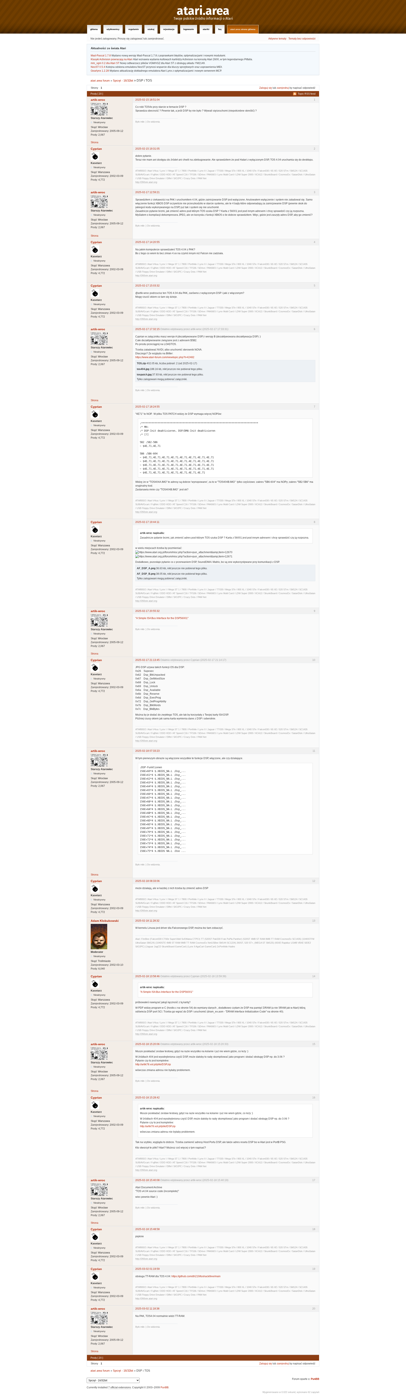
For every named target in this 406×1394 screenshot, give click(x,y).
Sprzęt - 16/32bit (123, 80)
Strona (94, 142)
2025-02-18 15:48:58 (147, 1229)
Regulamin (133, 29)
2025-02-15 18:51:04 (147, 99)
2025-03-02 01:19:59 (147, 1268)
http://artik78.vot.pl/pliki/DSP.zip (153, 1064)
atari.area (203, 11)
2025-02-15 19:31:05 (147, 148)
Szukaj (151, 29)
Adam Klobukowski (105, 920)
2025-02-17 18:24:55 (147, 406)
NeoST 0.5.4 (98, 66)
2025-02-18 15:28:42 (147, 1097)
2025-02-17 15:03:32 (147, 285)
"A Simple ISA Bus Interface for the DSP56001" (161, 618)
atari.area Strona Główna (242, 29)
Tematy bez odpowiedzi (301, 38)
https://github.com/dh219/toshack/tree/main (196, 1276)
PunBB (315, 1379)
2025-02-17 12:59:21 (147, 192)
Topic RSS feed (306, 93)
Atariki (206, 29)
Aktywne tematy (277, 38)
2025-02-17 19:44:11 (147, 522)
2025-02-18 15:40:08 (147, 1180)
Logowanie (188, 29)
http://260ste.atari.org (146, 182)
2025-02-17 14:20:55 (147, 242)
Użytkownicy (113, 29)
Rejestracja (168, 29)
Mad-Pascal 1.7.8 (101, 55)
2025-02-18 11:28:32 (147, 920)
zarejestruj (283, 87)
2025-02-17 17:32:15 (147, 329)
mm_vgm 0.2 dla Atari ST (105, 63)
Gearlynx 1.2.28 (100, 70)
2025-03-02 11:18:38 (147, 1308)
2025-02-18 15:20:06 (147, 1044)
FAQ (219, 29)
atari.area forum (100, 80)
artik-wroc (98, 99)
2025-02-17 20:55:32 (147, 611)
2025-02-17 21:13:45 (147, 660)
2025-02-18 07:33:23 (147, 750)
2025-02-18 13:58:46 (147, 976)
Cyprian (96, 148)
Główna (94, 29)
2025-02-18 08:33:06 (147, 881)
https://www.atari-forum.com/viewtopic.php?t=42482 (164, 357)
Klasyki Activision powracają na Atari (111, 59)
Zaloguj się (265, 87)
